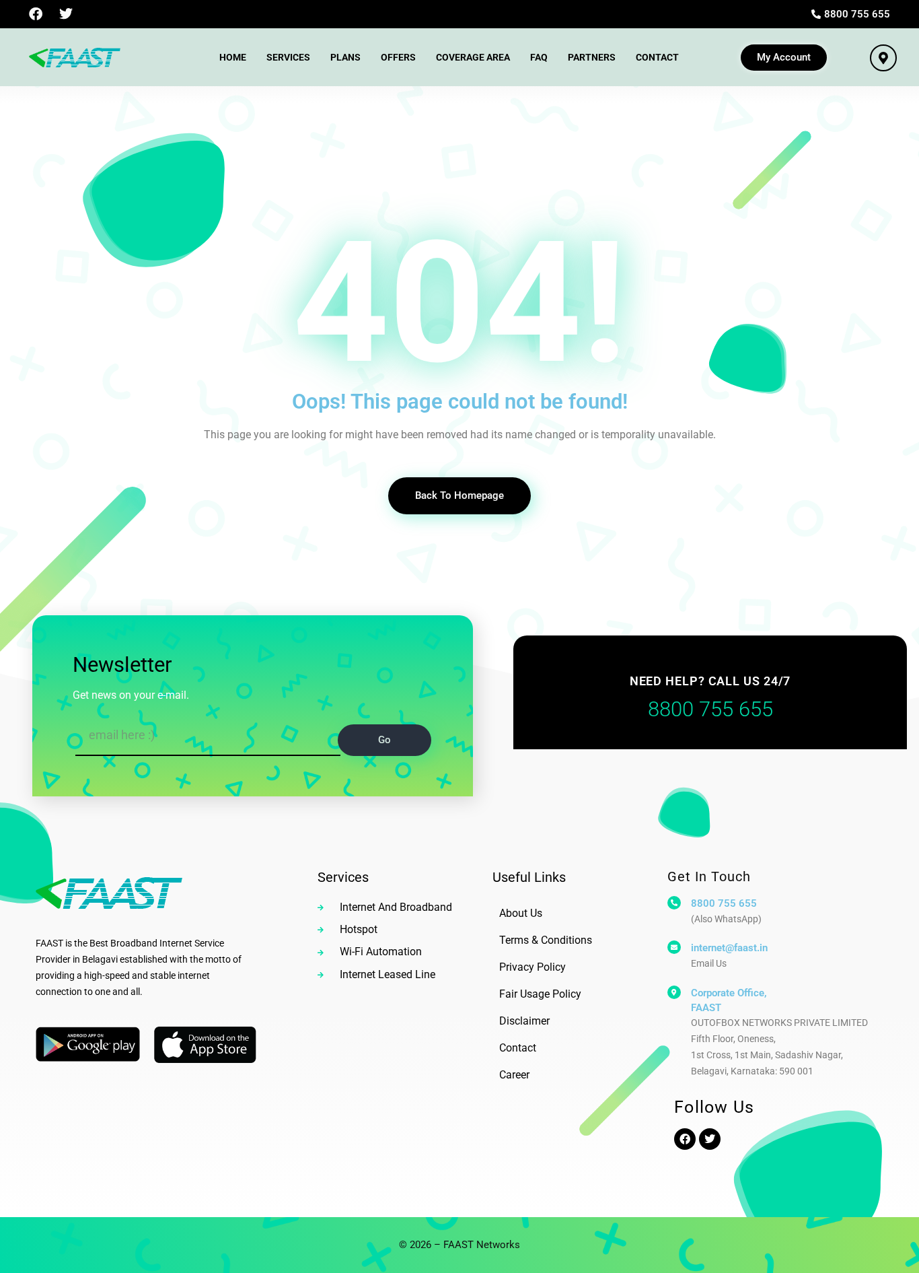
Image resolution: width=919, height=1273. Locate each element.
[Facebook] (35, 14)
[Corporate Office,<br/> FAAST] (674, 992)
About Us (520, 913)
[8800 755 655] (674, 902)
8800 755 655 (724, 903)
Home (232, 57)
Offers (398, 57)
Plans (345, 57)
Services (288, 57)
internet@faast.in (729, 948)
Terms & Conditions (545, 940)
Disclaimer (524, 1020)
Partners (592, 57)
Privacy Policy (532, 967)
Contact (657, 57)
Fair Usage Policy (540, 994)
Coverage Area (473, 57)
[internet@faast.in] (674, 947)
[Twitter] (65, 14)
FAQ (539, 57)
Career (514, 1074)
